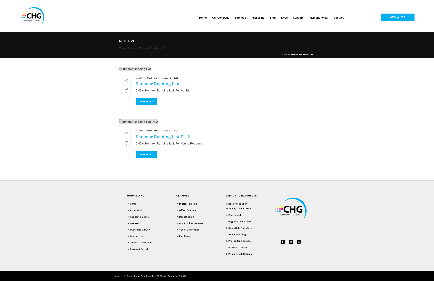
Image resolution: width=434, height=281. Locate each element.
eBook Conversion (189, 229)
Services (240, 17)
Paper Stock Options (240, 254)
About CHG (136, 210)
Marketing (152, 78)
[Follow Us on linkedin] (291, 242)
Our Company (220, 17)
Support (298, 17)
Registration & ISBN (240, 221)
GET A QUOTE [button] (397, 17)
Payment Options (238, 247)
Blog (273, 17)
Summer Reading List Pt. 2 (163, 136)
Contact (338, 17)
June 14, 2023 (171, 78)
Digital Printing (188, 203)
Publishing (257, 17)
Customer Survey (140, 229)
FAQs (284, 17)
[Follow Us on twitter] (299, 242)
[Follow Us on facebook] (283, 242)
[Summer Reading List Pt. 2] (191, 121)
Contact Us (136, 236)
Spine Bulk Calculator (240, 228)
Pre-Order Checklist (240, 241)
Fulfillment (185, 236)
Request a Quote (139, 216)
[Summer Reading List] (191, 68)
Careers (135, 223)
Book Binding (186, 216)
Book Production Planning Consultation (238, 206)
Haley (141, 78)
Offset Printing (187, 210)
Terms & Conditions (141, 242)
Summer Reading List (158, 83)
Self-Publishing (237, 234)
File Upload (234, 215)
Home (203, 17)
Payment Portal (318, 17)
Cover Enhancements (191, 223)
